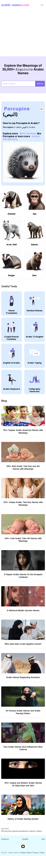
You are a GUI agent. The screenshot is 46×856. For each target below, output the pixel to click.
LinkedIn (25, 839)
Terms (42, 853)
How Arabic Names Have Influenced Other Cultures (23, 748)
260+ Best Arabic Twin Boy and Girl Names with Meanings (23, 467)
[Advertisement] (23, 35)
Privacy (35, 853)
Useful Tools (9, 286)
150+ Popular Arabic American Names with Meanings (23, 431)
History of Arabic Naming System (23, 819)
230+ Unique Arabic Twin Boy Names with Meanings (23, 503)
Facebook (5, 839)
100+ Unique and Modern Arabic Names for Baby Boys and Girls (23, 784)
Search (40, 83)
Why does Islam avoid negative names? (23, 644)
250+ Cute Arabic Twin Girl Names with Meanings (23, 539)
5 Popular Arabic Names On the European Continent (23, 575)
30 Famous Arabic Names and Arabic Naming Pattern (23, 712)
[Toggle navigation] (42, 5)
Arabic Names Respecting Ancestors (23, 677)
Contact (23, 853)
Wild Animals (28, 133)
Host (43, 839)
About (29, 853)
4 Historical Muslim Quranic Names (23, 610)
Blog (4, 400)
